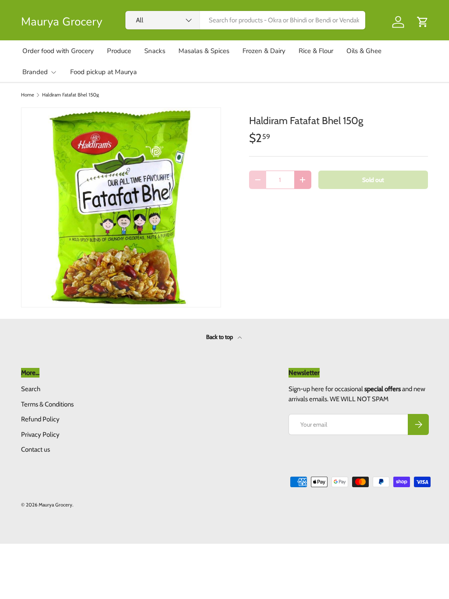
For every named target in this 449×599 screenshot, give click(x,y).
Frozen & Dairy (263, 50)
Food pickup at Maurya (103, 72)
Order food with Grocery (58, 50)
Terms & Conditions (47, 404)
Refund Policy (40, 419)
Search (30, 389)
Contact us (35, 449)
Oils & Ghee (363, 50)
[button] (422, 22)
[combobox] (245, 20)
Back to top (220, 336)
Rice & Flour (316, 50)
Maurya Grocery (55, 505)
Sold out (373, 179)
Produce (119, 50)
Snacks (154, 50)
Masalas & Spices (203, 50)
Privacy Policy (40, 435)
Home (27, 95)
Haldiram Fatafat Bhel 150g (70, 95)
